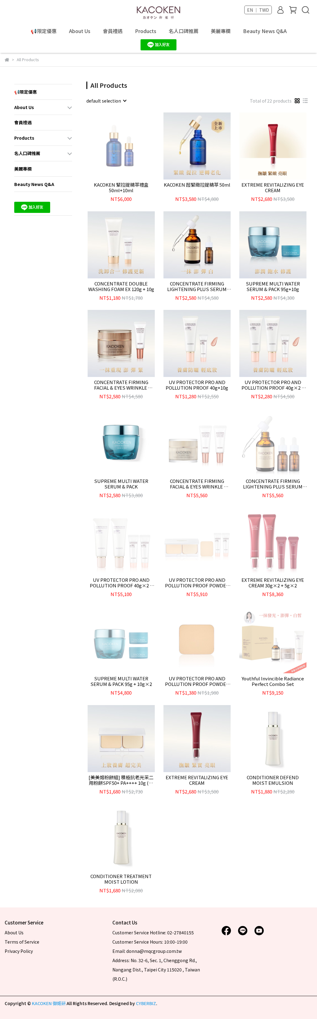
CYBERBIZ (146, 1003)
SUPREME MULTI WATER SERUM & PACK (121, 483)
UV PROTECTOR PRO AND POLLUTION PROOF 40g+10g (197, 385)
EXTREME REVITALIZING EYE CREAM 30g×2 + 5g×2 (272, 582)
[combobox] (106, 100)
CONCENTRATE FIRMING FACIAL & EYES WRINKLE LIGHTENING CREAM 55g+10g (121, 385)
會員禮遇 (113, 30)
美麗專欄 (221, 30)
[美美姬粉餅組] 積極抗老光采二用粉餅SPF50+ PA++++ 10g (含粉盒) (121, 780)
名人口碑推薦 (183, 30)
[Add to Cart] (206, 146)
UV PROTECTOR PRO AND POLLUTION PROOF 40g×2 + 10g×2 (121, 582)
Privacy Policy (19, 951)
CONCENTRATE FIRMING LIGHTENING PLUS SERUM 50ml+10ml (197, 286)
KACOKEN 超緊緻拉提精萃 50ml (197, 185)
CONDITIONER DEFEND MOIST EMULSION (273, 780)
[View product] (112, 146)
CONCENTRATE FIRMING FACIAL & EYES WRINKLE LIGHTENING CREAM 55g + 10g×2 (197, 483)
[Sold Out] (130, 146)
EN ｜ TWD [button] (258, 10)
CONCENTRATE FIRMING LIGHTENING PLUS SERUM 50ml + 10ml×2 (272, 483)
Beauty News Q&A (265, 30)
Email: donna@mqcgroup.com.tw (147, 951)
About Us (79, 30)
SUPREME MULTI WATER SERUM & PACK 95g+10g (273, 286)
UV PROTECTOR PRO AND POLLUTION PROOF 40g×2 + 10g (272, 385)
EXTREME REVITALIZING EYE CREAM (272, 187)
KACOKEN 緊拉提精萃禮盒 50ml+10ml (121, 187)
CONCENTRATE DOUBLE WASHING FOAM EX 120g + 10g (121, 286)
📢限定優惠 (44, 30)
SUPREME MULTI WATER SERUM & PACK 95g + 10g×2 (121, 681)
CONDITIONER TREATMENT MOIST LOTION (121, 879)
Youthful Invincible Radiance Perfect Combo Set (272, 681)
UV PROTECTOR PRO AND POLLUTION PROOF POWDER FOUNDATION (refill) (197, 681)
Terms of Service (22, 942)
